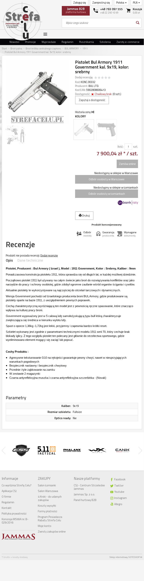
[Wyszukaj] (137, 23)
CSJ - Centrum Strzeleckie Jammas (89, 487)
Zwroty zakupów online (52, 531)
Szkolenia (105, 42)
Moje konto (44, 526)
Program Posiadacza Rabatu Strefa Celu (50, 518)
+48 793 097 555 (111, 9)
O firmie (6, 496)
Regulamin (67, 42)
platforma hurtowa (76, 10)
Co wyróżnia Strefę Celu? (16, 485)
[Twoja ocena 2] (99, 78)
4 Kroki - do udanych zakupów (50, 498)
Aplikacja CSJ (9, 491)
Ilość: (120, 147)
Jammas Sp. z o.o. (84, 494)
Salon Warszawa (48, 491)
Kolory (80, 116)
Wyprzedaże (49, 42)
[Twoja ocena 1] (95, 78)
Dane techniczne (30, 260)
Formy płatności (47, 511)
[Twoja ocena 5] (109, 78)
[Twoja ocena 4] (105, 78)
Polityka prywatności (14, 513)
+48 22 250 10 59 (109, 12)
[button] (85, 234)
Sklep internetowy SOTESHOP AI (125, 557)
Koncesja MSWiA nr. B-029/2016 (15, 521)
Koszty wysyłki (47, 505)
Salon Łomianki (47, 485)
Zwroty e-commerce (128, 42)
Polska (120, 2)
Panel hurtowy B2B (85, 500)
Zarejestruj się (101, 2)
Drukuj (86, 215)
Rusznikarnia (86, 42)
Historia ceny (83, 112)
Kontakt (7, 508)
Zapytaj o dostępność (92, 100)
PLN (135, 2)
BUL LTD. (94, 86)
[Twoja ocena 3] (102, 78)
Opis (9, 260)
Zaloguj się (79, 2)
